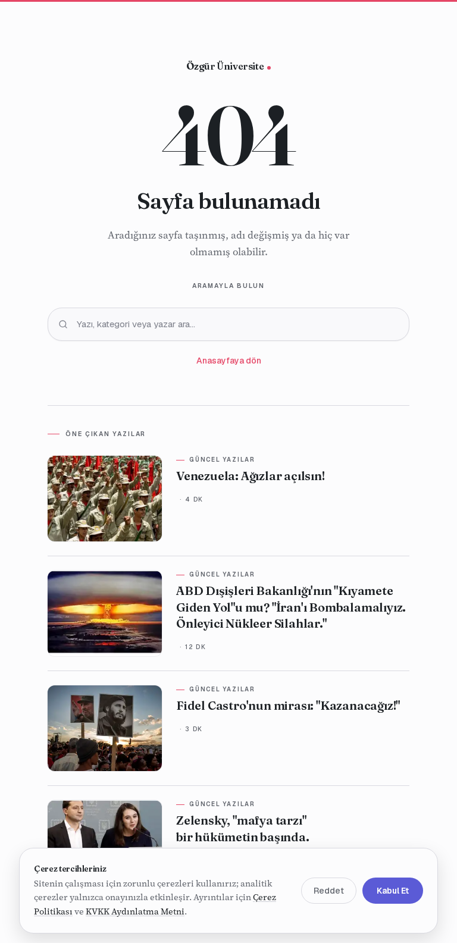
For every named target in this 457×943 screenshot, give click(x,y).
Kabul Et (393, 890)
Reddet (329, 890)
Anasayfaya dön (228, 360)
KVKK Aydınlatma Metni (135, 911)
